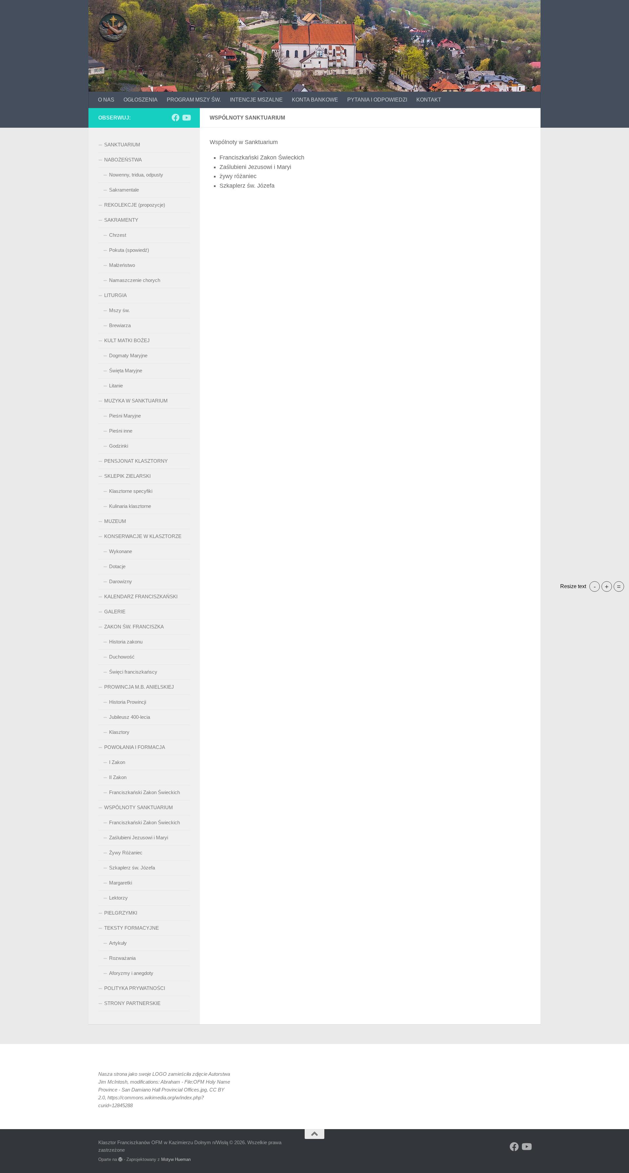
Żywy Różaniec (126, 852)
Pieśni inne (120, 431)
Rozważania (122, 958)
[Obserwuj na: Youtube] (186, 117)
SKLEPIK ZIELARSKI (127, 476)
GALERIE (114, 611)
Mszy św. (119, 310)
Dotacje (117, 566)
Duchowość (122, 657)
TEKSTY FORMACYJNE (131, 928)
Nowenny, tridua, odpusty (136, 174)
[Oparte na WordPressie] (120, 1159)
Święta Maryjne (125, 370)
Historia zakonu (126, 641)
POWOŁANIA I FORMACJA (134, 747)
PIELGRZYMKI (120, 913)
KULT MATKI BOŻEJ (127, 340)
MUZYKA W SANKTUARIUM (136, 400)
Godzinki (118, 446)
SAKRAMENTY (121, 220)
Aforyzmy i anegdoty (131, 973)
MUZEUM (115, 521)
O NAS (106, 99)
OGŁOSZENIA (141, 99)
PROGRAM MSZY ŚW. (194, 99)
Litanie (116, 385)
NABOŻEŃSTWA (123, 159)
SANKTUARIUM (122, 144)
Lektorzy (118, 898)
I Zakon (117, 762)
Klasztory (119, 732)
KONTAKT (428, 99)
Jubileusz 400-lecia (129, 717)
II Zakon (117, 777)
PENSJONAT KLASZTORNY (136, 461)
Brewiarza (120, 325)
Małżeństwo (122, 265)
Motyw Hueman (176, 1159)
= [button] (619, 586)
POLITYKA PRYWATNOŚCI (134, 988)
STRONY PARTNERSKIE (132, 1003)
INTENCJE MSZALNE (256, 99)
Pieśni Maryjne (125, 416)
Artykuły (118, 943)
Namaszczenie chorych (134, 280)
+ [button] (607, 586)
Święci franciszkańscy (133, 672)
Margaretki (120, 882)
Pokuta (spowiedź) (129, 250)
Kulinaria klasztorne (130, 506)
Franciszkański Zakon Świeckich (144, 792)
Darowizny (120, 581)
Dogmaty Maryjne (128, 355)
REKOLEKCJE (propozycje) (134, 205)
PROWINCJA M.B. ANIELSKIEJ (139, 687)
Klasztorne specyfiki (130, 491)
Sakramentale (124, 190)
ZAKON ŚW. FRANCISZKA (134, 626)
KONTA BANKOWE (315, 99)
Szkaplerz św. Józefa (132, 867)
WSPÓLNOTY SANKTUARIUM (138, 807)
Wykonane (120, 551)
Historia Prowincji (127, 702)
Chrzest (117, 235)
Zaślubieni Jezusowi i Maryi (138, 837)
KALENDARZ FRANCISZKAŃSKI (141, 596)
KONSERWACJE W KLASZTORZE (142, 536)
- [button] (595, 586)
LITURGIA (115, 295)
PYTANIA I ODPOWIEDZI (377, 99)
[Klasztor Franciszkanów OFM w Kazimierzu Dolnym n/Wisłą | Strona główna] (113, 28)
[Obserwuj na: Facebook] (176, 117)
